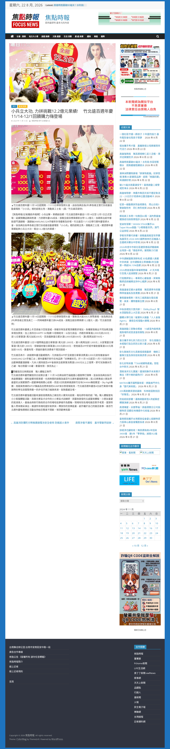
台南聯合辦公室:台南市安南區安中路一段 (29, 647)
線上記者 (13, 666)
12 (127, 528)
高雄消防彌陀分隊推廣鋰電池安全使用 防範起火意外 (40, 422)
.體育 (89, 36)
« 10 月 (135, 545)
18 (121, 533)
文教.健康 (57, 36)
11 (121, 528)
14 (139, 528)
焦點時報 (57, 17)
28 (139, 537)
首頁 (11, 681)
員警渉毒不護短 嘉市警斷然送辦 (94, 422)
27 (133, 537)
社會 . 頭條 (21, 36)
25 (121, 537)
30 (151, 537)
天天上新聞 (139, 682)
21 (139, 533)
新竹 (14, 106)
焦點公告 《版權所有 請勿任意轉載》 (27, 656)
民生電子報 (139, 707)
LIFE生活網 (139, 668)
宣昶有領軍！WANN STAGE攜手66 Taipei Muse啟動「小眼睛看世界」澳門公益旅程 (139, 227)
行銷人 (137, 692)
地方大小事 (33, 36)
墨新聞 (137, 697)
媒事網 (137, 678)
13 (133, 528)
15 (145, 528)
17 (156, 528)
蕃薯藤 (137, 658)
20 (133, 533)
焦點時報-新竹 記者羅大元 (41, 121)
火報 (136, 702)
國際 (103, 36)
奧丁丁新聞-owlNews (145, 673)
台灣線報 (138, 716)
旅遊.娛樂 (45, 36)
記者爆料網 (139, 721)
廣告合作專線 (16, 651)
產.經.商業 (79, 36)
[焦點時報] (12, 36)
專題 (96, 36)
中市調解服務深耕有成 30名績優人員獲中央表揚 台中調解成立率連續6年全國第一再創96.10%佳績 (139, 262)
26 (127, 537)
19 (127, 533)
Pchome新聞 (140, 663)
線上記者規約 (16, 671)
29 (145, 537)
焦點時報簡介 (16, 661)
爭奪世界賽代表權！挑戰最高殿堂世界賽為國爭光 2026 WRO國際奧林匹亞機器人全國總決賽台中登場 (140, 239)
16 (151, 528)
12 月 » (144, 545)
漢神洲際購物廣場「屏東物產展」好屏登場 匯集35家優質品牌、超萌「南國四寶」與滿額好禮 (140, 177)
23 (151, 533)
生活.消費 (68, 36)
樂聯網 (137, 711)
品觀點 (137, 687)
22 (145, 533)
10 (156, 523)
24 (156, 533)
